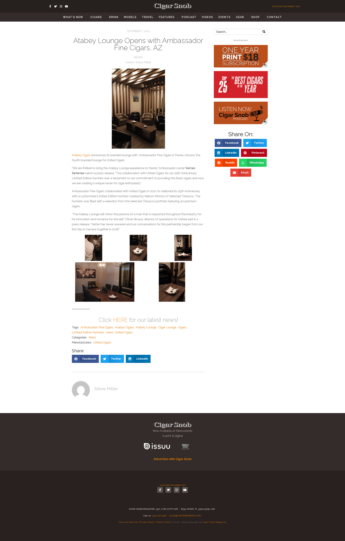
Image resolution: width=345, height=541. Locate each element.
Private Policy (147, 522)
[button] (85, 359)
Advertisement (240, 40)
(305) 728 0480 (159, 515)
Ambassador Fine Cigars (97, 327)
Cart (298, 6)
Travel (147, 17)
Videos (207, 17)
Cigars (96, 17)
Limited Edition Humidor (88, 332)
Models (130, 17)
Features (166, 17)
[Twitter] (55, 6)
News (138, 57)
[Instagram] (61, 6)
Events (224, 17)
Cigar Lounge (167, 327)
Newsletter (288, 6)
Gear (240, 17)
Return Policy (164, 522)
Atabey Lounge (146, 327)
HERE (120, 319)
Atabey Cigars (81, 155)
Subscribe (277, 6)
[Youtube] (66, 6)
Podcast (189, 17)
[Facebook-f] (50, 6)
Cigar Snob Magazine (214, 522)
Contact (274, 17)
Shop (255, 17)
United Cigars (124, 332)
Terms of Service (128, 522)
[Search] (264, 32)
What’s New (73, 17)
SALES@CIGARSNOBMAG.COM (185, 515)
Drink (114, 17)
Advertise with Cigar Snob (173, 459)
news (109, 332)
